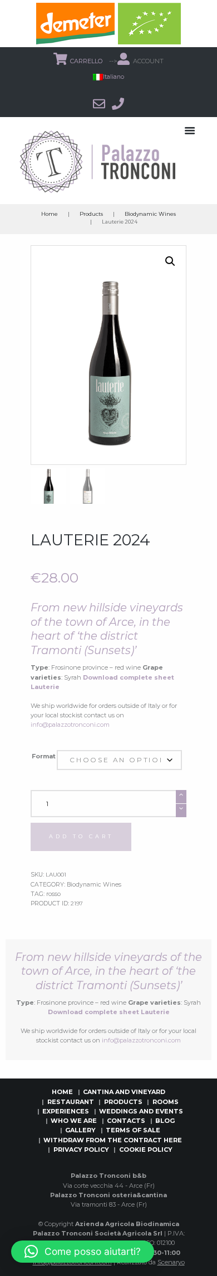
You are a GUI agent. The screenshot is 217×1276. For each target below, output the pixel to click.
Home (49, 214)
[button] (170, 261)
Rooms (165, 1102)
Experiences (65, 1111)
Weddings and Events (141, 1111)
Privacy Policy (81, 1149)
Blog (165, 1121)
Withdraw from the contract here (112, 1140)
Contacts (126, 1121)
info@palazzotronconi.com (70, 724)
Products (91, 214)
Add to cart (81, 836)
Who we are (74, 1121)
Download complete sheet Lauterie (109, 1012)
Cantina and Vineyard (124, 1092)
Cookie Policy (145, 1149)
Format (44, 756)
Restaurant (70, 1102)
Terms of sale (133, 1130)
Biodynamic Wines (150, 214)
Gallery (80, 1130)
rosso (53, 894)
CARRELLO (87, 61)
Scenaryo (171, 1262)
